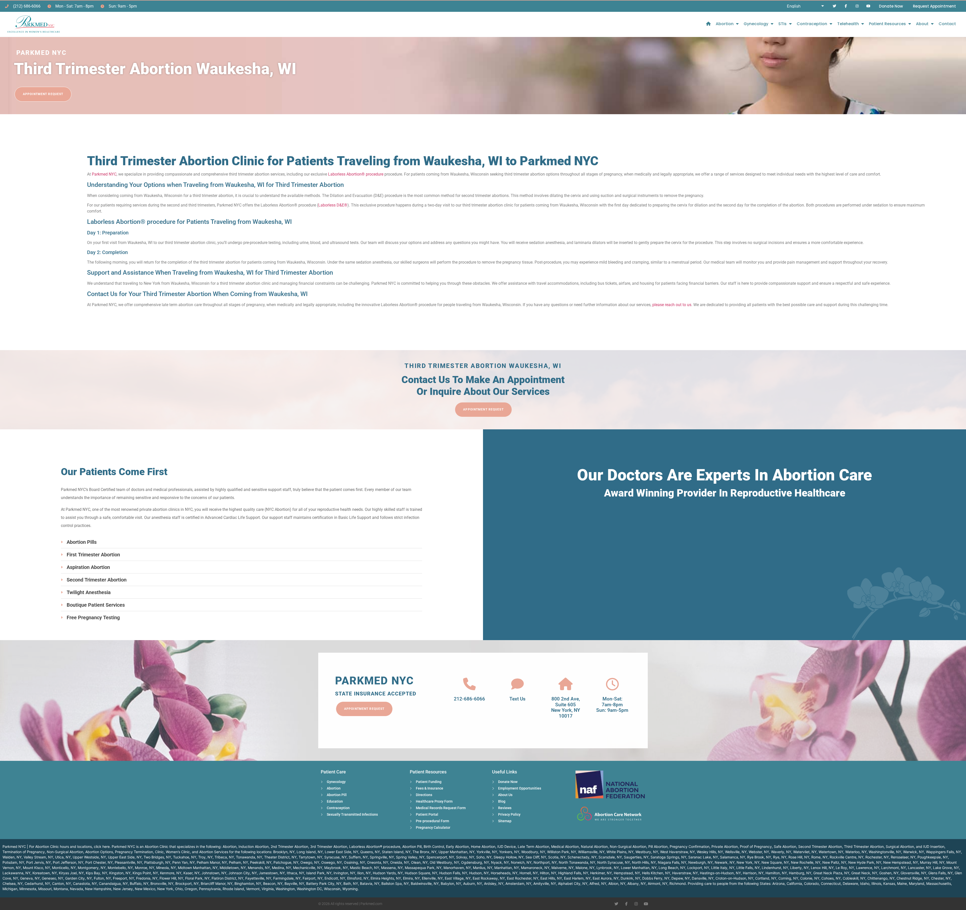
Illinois (876, 883)
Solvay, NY (465, 857)
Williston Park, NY (561, 852)
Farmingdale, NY (287, 878)
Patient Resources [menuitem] (887, 24)
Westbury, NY (646, 852)
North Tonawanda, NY (577, 862)
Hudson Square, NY (421, 873)
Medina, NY (281, 867)
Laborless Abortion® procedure (355, 174)
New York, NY (748, 862)
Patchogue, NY (285, 862)
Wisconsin (332, 889)
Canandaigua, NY (113, 883)
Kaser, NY (191, 873)
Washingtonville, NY (885, 852)
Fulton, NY (102, 878)
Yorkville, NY (486, 852)
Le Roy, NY (845, 867)
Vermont (253, 889)
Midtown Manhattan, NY (198, 867)
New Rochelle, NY (805, 862)
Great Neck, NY (864, 873)
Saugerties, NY (636, 857)
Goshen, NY (889, 873)
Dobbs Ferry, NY (655, 878)
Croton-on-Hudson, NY (734, 878)
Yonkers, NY (509, 852)
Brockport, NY (187, 883)
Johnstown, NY (214, 873)
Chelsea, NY (13, 883)
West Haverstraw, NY (677, 852)
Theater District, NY (280, 857)
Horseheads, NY (504, 873)
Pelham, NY (238, 862)
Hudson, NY (479, 873)
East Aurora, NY (606, 878)
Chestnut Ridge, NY (913, 878)
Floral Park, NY (197, 878)
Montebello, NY (120, 867)
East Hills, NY (551, 878)
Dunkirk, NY (630, 878)
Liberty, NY (799, 867)
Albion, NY (616, 883)
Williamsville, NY (591, 852)
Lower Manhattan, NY (639, 867)
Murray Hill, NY (932, 862)
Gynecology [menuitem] (756, 24)
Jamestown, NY (272, 873)
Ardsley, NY (493, 883)
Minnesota (27, 889)
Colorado (811, 883)
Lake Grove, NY (946, 867)
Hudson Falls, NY (453, 873)
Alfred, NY (597, 883)
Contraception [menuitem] (812, 24)
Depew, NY (680, 878)
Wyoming (350, 889)
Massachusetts (938, 883)
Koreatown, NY (44, 873)
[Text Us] (517, 684)
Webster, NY (759, 852)
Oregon (191, 889)
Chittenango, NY (881, 878)
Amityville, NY (544, 883)
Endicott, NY (335, 878)
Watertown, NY (831, 852)
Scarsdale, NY (610, 857)
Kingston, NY (120, 873)
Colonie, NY (809, 878)
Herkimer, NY (601, 873)
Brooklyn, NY (284, 852)
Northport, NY (545, 862)
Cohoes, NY (831, 878)
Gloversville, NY (913, 873)
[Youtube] (868, 6)
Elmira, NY (411, 878)
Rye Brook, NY (759, 857)
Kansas (889, 883)
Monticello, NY (64, 867)
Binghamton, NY (247, 883)
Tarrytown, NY (310, 857)
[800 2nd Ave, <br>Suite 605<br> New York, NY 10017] (565, 684)
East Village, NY (458, 878)
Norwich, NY (521, 862)
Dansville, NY (702, 878)
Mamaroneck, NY (535, 867)
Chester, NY (941, 878)
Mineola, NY (166, 867)
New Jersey (123, 889)
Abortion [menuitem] (725, 24)
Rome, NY (819, 857)
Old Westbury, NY (444, 862)
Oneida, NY (399, 862)
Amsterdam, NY (518, 883)
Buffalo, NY (139, 883)
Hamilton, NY (776, 873)
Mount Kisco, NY (36, 867)
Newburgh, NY (700, 862)
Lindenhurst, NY (775, 867)
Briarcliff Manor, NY (216, 883)
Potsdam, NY (13, 862)
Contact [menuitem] (947, 24)
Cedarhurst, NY (37, 883)
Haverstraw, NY (685, 873)
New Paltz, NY (834, 862)
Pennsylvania (210, 889)
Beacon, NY (273, 883)
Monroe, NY (144, 867)
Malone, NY (585, 867)
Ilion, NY (364, 873)
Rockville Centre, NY (846, 857)
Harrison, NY (753, 873)
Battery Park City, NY (323, 883)
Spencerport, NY (440, 857)
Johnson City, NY (242, 873)
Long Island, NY (310, 852)
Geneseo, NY (52, 878)
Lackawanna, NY (16, 873)
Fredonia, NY (146, 878)
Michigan (10, 889)
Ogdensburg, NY (475, 862)
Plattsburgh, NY (157, 862)
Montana (61, 889)
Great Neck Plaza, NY (831, 873)
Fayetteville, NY (258, 878)
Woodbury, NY (533, 852)
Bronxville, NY (161, 883)
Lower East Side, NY (341, 852)
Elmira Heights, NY (386, 878)
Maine (902, 883)
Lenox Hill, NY (822, 867)
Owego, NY (309, 862)
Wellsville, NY (736, 852)
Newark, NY (725, 862)
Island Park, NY (319, 873)
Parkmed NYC (104, 174)
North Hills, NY (644, 862)
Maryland (916, 883)
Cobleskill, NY (854, 878)
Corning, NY (788, 878)
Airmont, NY (657, 883)
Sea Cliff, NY (536, 857)
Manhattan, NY (506, 867)
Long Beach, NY (672, 867)
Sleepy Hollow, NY (509, 857)
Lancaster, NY (919, 867)
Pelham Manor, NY (212, 862)
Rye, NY (779, 857)
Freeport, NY (123, 878)
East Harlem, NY (577, 878)
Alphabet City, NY (572, 883)
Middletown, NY (233, 867)
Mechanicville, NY (307, 867)
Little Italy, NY (722, 867)
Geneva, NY (30, 878)
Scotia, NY (557, 857)
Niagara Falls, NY (672, 862)
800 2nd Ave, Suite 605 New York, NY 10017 (565, 707)
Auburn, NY (472, 883)
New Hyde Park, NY (864, 862)
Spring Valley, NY (410, 857)
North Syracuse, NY (613, 862)
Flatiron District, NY (227, 878)
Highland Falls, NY (573, 873)
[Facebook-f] (846, 6)
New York (165, 889)
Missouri (45, 889)
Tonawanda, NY (249, 857)
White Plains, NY (620, 852)
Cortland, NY (765, 878)
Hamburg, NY (800, 873)
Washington (285, 889)
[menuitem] (708, 23)
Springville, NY (382, 857)
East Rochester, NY (522, 878)
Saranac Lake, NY (703, 857)
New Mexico (145, 889)
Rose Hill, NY (798, 857)
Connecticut (831, 883)
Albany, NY (636, 883)
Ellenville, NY (432, 878)
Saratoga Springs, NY (668, 857)
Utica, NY (63, 857)
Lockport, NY (698, 867)
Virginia (268, 889)
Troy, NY (205, 857)
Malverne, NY (562, 867)
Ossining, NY (354, 862)
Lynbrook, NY (607, 867)
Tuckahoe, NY (184, 857)
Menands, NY (259, 867)
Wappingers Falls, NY (943, 852)
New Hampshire (98, 889)
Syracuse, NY (335, 857)
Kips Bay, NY (96, 873)
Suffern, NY (358, 857)
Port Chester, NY (99, 862)
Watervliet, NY (805, 852)
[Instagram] (857, 6)
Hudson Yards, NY (388, 873)
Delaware (850, 883)
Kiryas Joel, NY (71, 873)
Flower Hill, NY (171, 878)
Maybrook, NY (336, 867)
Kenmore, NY (170, 873)
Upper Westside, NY (89, 857)
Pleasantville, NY (128, 862)
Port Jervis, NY (38, 862)
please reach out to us (671, 304)
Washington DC (309, 889)
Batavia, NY (369, 883)
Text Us (517, 699)
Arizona (778, 883)
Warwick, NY (913, 852)
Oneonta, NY (377, 862)
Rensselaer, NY (903, 857)
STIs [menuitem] (782, 24)
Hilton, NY (548, 873)
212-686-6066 (469, 699)
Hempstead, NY (627, 873)
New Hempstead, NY (900, 862)
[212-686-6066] (469, 684)
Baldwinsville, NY (425, 883)
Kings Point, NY (145, 873)
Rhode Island (233, 889)
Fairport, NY (313, 878)
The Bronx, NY (424, 852)
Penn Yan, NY (183, 862)
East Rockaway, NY (489, 878)
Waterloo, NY (856, 852)
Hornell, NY (528, 873)
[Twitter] (834, 6)
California (794, 883)
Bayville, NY (294, 883)
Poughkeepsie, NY (932, 857)
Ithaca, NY (295, 873)
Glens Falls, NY (940, 873)
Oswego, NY (331, 862)
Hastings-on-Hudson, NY (720, 873)
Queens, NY (370, 852)
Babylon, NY (451, 883)
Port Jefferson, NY (68, 862)
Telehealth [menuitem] (848, 24)
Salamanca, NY (732, 857)
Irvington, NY (344, 873)
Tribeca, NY (224, 857)
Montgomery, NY (92, 867)
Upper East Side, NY (125, 857)
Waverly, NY (781, 852)
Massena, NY (392, 867)
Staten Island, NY (396, 852)
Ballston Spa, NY (395, 883)
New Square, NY (775, 862)
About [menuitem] (922, 24)
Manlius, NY (482, 867)
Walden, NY (12, 857)
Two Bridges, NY (157, 857)
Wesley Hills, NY (710, 852)
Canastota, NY (85, 883)
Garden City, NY (78, 878)
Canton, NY (61, 883)
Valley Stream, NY (38, 857)
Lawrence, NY (867, 867)
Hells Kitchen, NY (656, 873)
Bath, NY (350, 883)
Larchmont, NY (893, 867)
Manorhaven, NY (457, 867)
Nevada (76, 889)
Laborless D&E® (332, 205)
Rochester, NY (877, 857)
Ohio (179, 889)
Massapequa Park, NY (423, 867)
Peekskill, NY (260, 862)
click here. (102, 846)
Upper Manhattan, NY (456, 852)
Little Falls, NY (748, 867)
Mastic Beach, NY (364, 867)
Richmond (677, 883)
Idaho (864, 883)
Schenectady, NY (582, 857)
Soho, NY (484, 857)
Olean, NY (419, 862)
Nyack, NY (500, 862)
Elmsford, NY (358, 878)
